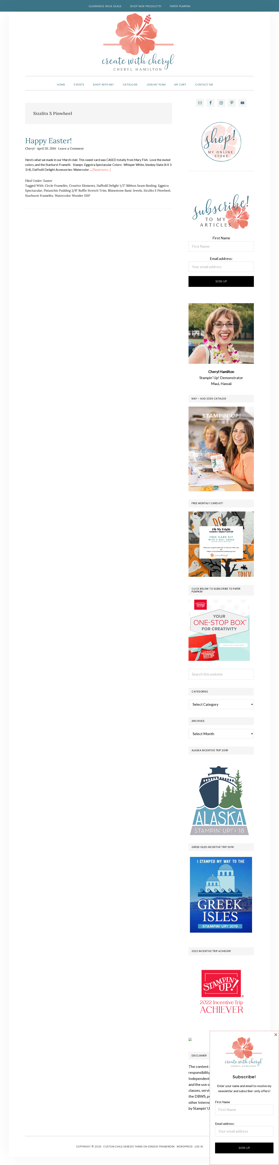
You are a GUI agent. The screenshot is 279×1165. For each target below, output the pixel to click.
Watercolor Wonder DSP (72, 195)
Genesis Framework (161, 1146)
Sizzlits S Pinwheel (157, 190)
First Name (221, 238)
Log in (199, 1146)
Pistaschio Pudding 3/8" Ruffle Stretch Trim (75, 190)
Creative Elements (82, 186)
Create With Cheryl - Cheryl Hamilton (139, 42)
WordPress (185, 1146)
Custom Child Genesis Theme (123, 1146)
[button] (222, 81)
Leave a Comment (71, 148)
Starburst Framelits (39, 195)
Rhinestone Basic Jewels (125, 190)
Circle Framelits (56, 186)
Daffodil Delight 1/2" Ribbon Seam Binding (126, 186)
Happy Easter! (48, 140)
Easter (47, 181)
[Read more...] (102, 169)
